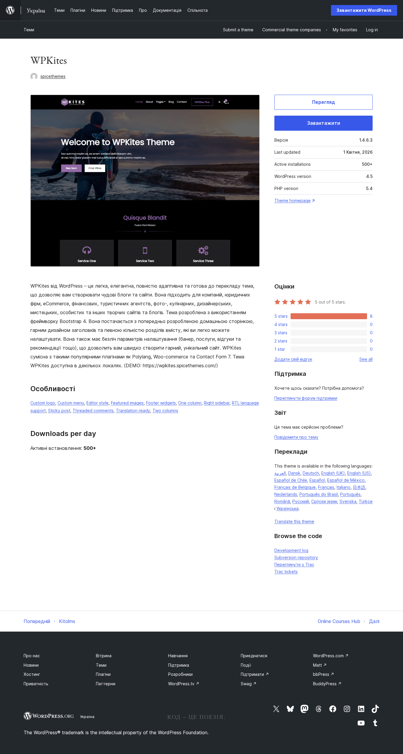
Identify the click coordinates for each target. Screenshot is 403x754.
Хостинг (32, 674)
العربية (280, 473)
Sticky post (59, 410)
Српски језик (324, 501)
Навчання (178, 655)
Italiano (343, 487)
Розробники (180, 674)
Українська (287, 508)
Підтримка (178, 665)
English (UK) (333, 473)
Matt (320, 665)
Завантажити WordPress (364, 10)
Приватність (36, 683)
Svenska (348, 501)
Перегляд (323, 102)
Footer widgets (161, 402)
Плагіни (103, 674)
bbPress (323, 674)
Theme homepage (292, 200)
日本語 (359, 487)
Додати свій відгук (293, 359)
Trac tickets (286, 571)
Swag (249, 683)
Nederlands (285, 494)
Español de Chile (290, 480)
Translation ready (133, 410)
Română (282, 501)
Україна (87, 716)
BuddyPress (327, 683)
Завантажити (323, 123)
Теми (29, 29)
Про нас (32, 655)
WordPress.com (331, 655)
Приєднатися (254, 655)
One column (190, 402)
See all (366, 359)
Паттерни (105, 683)
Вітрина (104, 655)
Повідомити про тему (296, 437)
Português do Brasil (318, 494)
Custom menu (71, 402)
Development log (291, 550)
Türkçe (366, 501)
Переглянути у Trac (294, 564)
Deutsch (311, 473)
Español (317, 480)
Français (326, 487)
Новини (31, 665)
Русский (300, 501)
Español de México (346, 480)
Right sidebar (217, 402)
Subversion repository (296, 557)
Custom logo (42, 402)
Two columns (165, 410)
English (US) (359, 473)
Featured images (127, 402)
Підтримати (255, 674)
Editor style (97, 402)
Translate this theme (294, 521)
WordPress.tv (183, 683)
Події (246, 665)
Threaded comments (93, 410)
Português (350, 494)
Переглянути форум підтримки (305, 398)
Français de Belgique (295, 487)
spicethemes (52, 76)
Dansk (294, 473)
